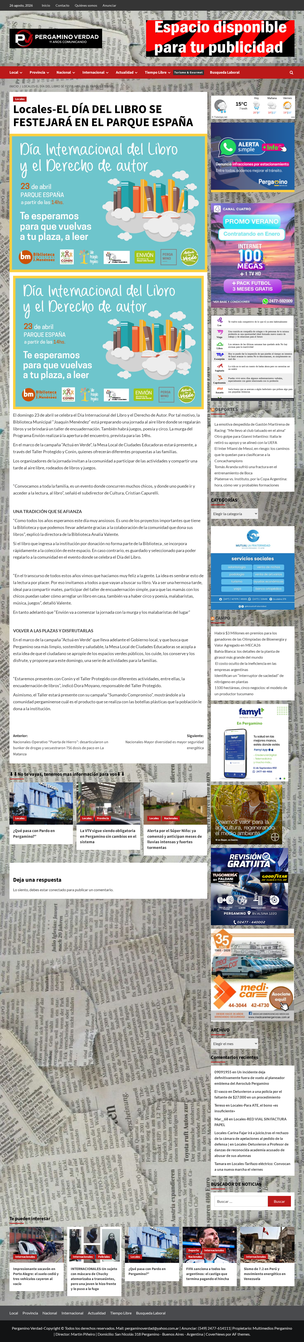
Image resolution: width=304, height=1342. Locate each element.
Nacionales (171, 818)
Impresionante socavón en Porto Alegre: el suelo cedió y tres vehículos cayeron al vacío (36, 1276)
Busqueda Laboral (225, 72)
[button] (291, 72)
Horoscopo (287, 399)
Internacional (93, 72)
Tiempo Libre (174, 72)
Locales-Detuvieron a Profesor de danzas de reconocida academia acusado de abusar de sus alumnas (251, 1150)
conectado (57, 889)
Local (14, 72)
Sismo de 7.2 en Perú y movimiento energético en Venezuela (265, 1273)
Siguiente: (164, 742)
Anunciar (109, 5)
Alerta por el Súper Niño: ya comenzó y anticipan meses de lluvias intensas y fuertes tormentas (174, 839)
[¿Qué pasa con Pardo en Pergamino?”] (41, 803)
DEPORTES (226, 409)
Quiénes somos (86, 5)
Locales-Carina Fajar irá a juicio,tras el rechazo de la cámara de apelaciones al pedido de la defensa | (251, 1138)
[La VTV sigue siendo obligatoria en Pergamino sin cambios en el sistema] (108, 803)
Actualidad (124, 72)
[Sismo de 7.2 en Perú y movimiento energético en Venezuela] (267, 1245)
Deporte (193, 1250)
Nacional (64, 72)
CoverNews (215, 1334)
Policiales (104, 1257)
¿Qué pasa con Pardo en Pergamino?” (34, 833)
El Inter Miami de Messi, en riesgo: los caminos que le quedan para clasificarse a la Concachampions (252, 454)
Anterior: (60, 745)
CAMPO (222, 618)
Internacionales (25, 1257)
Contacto (62, 5)
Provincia (37, 72)
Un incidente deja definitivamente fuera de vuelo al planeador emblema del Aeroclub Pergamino (249, 1077)
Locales (19, 99)
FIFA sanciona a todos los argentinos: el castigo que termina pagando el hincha (207, 1273)
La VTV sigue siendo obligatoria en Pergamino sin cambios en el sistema (108, 836)
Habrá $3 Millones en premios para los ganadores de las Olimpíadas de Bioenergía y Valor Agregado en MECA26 (250, 639)
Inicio (46, 5)
